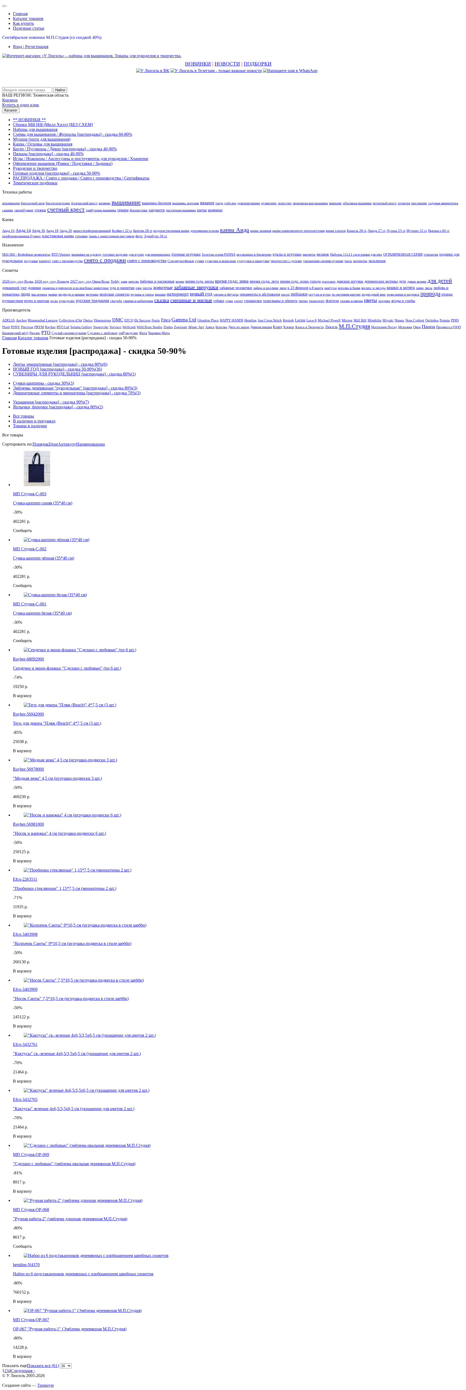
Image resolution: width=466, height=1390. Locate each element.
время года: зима (232, 281)
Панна (428, 326)
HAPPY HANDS (231, 320)
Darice (88, 320)
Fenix (156, 320)
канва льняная (260, 231)
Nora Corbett (414, 320)
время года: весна (199, 281)
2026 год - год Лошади (52, 281)
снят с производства (67, 261)
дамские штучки (350, 281)
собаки (218, 301)
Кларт (277, 327)
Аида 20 (66, 231)
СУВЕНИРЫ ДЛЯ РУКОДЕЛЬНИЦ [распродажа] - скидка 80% (74, 374)
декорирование (248, 203)
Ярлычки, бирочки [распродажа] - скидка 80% (58, 407)
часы (348, 261)
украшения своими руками (323, 261)
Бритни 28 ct (142, 231)
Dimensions (102, 320)
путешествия (12, 301)
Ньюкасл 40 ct (438, 231)
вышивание (126, 202)
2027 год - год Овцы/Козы (89, 281)
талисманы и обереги (280, 301)
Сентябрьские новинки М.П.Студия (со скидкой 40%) (51, 37)
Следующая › (23, 1370)
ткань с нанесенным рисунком (111, 236)
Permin (445, 320)
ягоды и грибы (403, 301)
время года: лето (264, 281)
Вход (30, 46)
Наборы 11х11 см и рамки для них (356, 254)
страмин (81, 236)
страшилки (253, 301)
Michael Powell (329, 320)
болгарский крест (84, 203)
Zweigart (180, 327)
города (315, 281)
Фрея (143, 333)
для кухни (136, 254)
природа (430, 293)
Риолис (34, 333)
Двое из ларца (238, 327)
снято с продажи (105, 260)
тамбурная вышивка (101, 210)
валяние (105, 203)
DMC (117, 320)
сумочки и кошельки (220, 261)
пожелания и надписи (403, 294)
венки (180, 281)
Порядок (41, 444)
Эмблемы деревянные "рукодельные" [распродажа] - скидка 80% (75, 388)
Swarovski (100, 327)
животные (163, 287)
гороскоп (328, 281)
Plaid (6, 327)
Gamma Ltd (184, 320)
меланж (323, 254)
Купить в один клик (20, 105)
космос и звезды (373, 288)
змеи (282, 288)
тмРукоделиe (128, 333)
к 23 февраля (297, 288)
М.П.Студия (354, 326)
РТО (45, 332)
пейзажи (299, 294)
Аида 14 (23, 230)
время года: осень (294, 281)
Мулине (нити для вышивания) (41, 139)
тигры (303, 301)
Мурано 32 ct (416, 231)
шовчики (215, 210)
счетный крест (66, 209)
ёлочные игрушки (186, 254)
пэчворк (404, 203)
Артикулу (67, 444)
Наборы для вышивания (35, 129)
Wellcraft (129, 327)
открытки (431, 254)
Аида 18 (52, 231)
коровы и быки (349, 288)
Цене (53, 444)
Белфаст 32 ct (122, 231)
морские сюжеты (114, 294)
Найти (60, 90)
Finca (165, 320)
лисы (428, 288)
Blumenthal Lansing (43, 320)
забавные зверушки (196, 287)
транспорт (317, 301)
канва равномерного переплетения (298, 231)
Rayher (50, 327)
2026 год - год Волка (17, 281)
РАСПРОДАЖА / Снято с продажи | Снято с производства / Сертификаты (81, 178)
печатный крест (385, 203)
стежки (40, 210)
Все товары (23, 416)
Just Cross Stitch (270, 320)
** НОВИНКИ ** (29, 119)
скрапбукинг (23, 210)
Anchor (21, 320)
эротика (384, 301)
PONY (15, 327)
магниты (309, 254)
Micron (347, 320)
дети (402, 281)
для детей (439, 280)
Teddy (115, 281)
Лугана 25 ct (395, 231)
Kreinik (288, 320)
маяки (52, 294)
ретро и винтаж (36, 301)
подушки (31, 261)
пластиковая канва (58, 236)
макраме (335, 203)
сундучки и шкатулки (253, 261)
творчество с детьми (286, 261)
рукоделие (67, 301)
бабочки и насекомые (157, 281)
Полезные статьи (28, 28)
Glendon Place (208, 320)
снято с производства (146, 260)
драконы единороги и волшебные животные (75, 288)
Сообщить (22, 530)
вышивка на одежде (86, 254)
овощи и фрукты (226, 294)
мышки (160, 294)
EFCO (128, 320)
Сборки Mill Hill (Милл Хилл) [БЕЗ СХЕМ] (53, 124)
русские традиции (92, 300)
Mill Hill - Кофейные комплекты (26, 254)
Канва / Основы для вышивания (42, 144)
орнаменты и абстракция (260, 294)
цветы (370, 300)
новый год (201, 294)
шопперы (360, 261)
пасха (285, 294)
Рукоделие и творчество (35, 168)
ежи (139, 288)
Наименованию (90, 444)
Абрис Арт (196, 327)
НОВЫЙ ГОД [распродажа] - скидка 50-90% (57, 369)
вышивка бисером (156, 203)
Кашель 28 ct (356, 231)
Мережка (405, 327)
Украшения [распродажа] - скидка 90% (51, 402)
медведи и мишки (71, 294)
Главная (20, 13)
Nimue (399, 320)
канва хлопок (336, 231)
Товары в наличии (30, 425)
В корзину (22, 695)
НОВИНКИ (198, 64)
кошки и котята (401, 287)
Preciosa (27, 327)
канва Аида (234, 229)
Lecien (300, 320)
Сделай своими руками (69, 333)
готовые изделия (115, 254)
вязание (207, 203)
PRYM (39, 327)
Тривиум (45, 1385)
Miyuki (387, 320)
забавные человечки (236, 288)
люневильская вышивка (310, 203)
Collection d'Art (70, 320)
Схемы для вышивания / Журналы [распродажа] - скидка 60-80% (72, 134)
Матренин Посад (384, 327)
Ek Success (142, 320)
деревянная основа (204, 231)
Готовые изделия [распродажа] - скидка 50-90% (56, 173)
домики (34, 288)
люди (25, 294)
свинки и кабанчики (138, 301)
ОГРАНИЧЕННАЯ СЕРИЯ (403, 254)
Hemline (250, 320)
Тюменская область (50, 95)
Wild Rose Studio (149, 327)
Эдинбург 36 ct (155, 236)
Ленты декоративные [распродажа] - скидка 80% (60, 364)
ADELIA (8, 320)
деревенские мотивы (381, 281)
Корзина (10, 100)
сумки (199, 261)
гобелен (230, 203)
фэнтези (332, 301)
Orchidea (431, 320)
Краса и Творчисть (309, 327)
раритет (45, 261)
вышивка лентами (185, 203)
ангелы (133, 281)
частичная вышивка (181, 210)
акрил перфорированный (92, 231)
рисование (419, 203)
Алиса (209, 327)
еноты (147, 288)
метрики (92, 294)
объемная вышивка (357, 203)
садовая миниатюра (443, 203)
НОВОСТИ (227, 64)
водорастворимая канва (171, 231)
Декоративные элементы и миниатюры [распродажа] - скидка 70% (77, 393)
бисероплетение (58, 203)
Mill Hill (360, 320)
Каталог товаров (28, 18)
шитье (202, 210)
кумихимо (269, 203)
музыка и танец (142, 294)
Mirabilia (374, 320)
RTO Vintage (61, 254)
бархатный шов (32, 203)
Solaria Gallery (81, 327)
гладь (219, 203)
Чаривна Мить (159, 333)
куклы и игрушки (287, 254)
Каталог (10, 110)
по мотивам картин (346, 294)
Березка (221, 327)
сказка (161, 300)
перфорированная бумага (21, 236)
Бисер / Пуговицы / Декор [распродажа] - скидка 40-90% (65, 149)
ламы (420, 288)
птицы (447, 294)
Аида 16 (38, 231)
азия (124, 281)
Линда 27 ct (376, 231)
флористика (139, 210)
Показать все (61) (43, 1365)
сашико (7, 210)
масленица (39, 294)
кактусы (330, 288)
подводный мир (374, 294)
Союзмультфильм (180, 261)
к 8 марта (316, 288)
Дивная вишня (261, 327)
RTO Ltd (63, 327)
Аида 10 (8, 231)
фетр (139, 236)
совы (229, 301)
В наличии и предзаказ (34, 421)
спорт (238, 301)
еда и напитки (122, 288)
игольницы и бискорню (254, 254)
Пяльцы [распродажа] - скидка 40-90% (48, 153)
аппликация (11, 203)
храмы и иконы (351, 301)
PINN (455, 320)
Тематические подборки (35, 183)
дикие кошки (416, 281)
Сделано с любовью (102, 333)
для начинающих (157, 254)
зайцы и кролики (265, 288)
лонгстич (285, 203)
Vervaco (115, 327)
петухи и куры (320, 294)
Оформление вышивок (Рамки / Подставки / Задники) (62, 163)
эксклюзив (377, 261)
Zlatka (168, 327)
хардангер (157, 210)
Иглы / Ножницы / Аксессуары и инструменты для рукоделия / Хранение (80, 158)
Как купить (23, 23)
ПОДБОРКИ (258, 64)
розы (54, 301)
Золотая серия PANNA (218, 254)
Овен (417, 327)
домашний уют (14, 288)
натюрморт (178, 294)
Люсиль (331, 327)
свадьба (116, 301)
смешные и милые (191, 300)
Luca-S (311, 320)
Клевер (288, 327)
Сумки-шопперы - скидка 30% (43, 383)
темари (123, 210)
